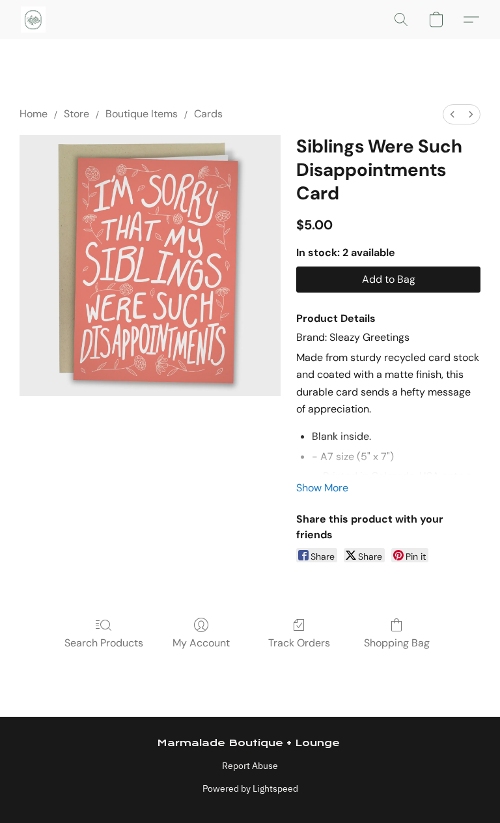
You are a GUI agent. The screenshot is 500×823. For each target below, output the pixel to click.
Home (34, 114)
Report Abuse (250, 766)
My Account (201, 643)
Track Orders (299, 643)
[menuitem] (452, 114)
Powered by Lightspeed (250, 788)
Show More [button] (322, 488)
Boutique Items (141, 114)
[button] (33, 20)
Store (76, 114)
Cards (208, 114)
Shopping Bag (397, 643)
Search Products (103, 643)
